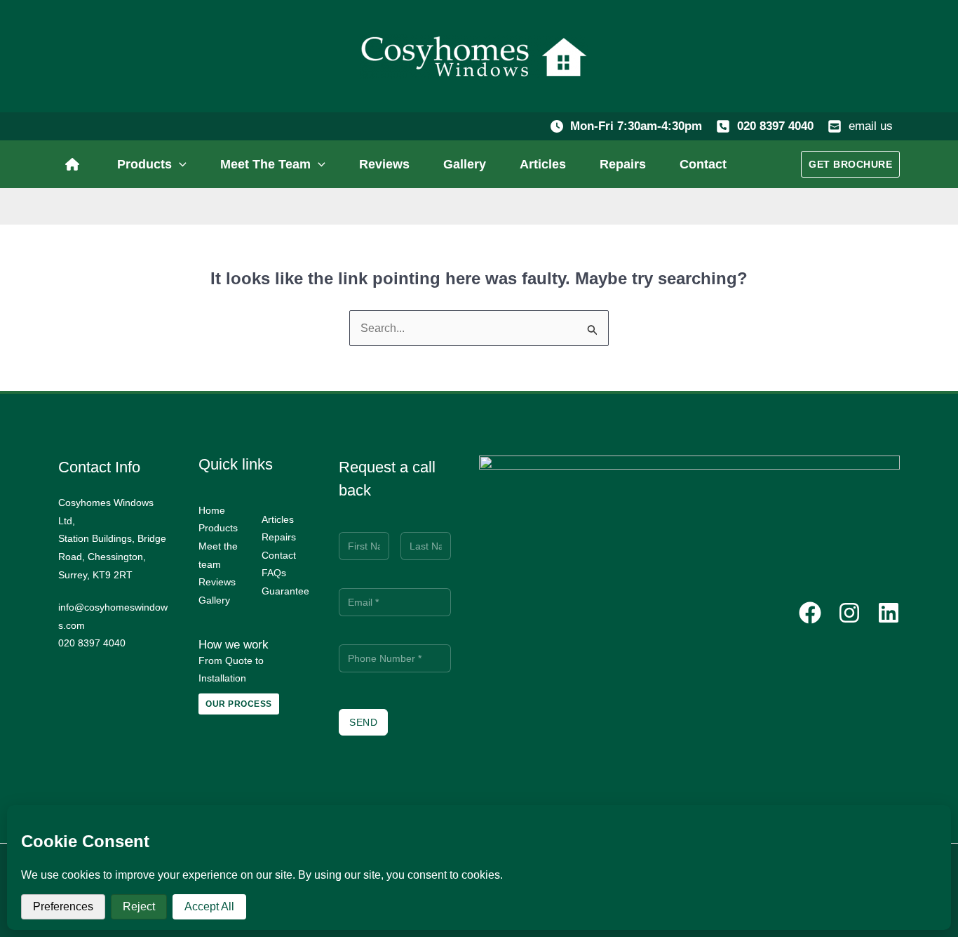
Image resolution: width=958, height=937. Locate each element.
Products (218, 527)
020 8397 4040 (775, 126)
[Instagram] (849, 613)
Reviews (217, 581)
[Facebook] (810, 613)
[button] (179, 164)
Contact (279, 555)
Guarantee (285, 591)
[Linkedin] (888, 613)
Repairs (279, 537)
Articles (278, 519)
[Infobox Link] (75, 164)
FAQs (274, 572)
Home (211, 510)
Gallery (214, 600)
